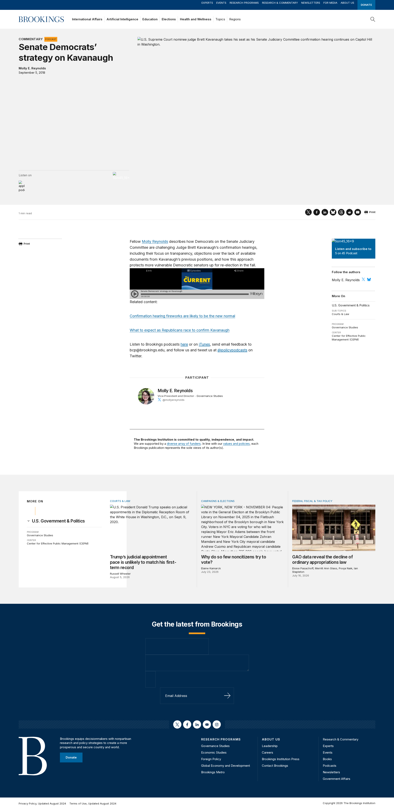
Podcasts (329, 766)
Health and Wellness (195, 19)
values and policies (236, 444)
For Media (330, 2)
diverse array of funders (184, 444)
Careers (267, 752)
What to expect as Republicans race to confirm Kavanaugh (179, 330)
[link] (58, 521)
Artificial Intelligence (122, 19)
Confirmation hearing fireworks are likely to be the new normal (182, 316)
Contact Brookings (275, 766)
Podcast (50, 39)
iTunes (204, 344)
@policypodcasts (232, 350)
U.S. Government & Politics (351, 305)
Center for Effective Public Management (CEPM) (349, 337)
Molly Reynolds (155, 241)
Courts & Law (340, 314)
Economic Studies (214, 752)
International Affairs (87, 19)
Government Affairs (336, 779)
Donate (366, 4)
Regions (235, 19)
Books (327, 759)
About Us (347, 2)
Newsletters (310, 2)
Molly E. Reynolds (32, 68)
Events (221, 2)
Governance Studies (345, 327)
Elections (169, 19)
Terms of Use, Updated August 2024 (92, 803)
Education (150, 19)
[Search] (372, 19)
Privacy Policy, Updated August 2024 (42, 803)
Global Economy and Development (225, 766)
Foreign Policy (211, 759)
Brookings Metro (213, 772)
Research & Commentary (280, 2)
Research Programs (244, 2)
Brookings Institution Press (280, 759)
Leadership (270, 746)
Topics (220, 19)
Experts (207, 2)
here (184, 344)
